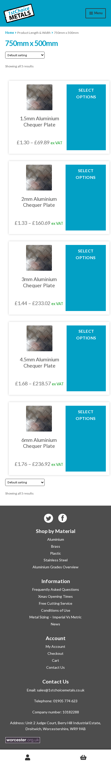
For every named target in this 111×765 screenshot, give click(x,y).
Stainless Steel (56, 560)
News (55, 624)
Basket (83, 757)
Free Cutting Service (55, 603)
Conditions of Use (55, 610)
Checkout (55, 653)
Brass (55, 546)
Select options (86, 93)
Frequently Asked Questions (55, 589)
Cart (55, 660)
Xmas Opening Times (55, 596)
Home (9, 33)
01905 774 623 (65, 701)
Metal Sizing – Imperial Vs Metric (55, 617)
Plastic (55, 553)
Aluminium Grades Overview (55, 567)
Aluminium (55, 539)
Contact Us (55, 667)
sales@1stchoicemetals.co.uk (60, 690)
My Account (55, 646)
